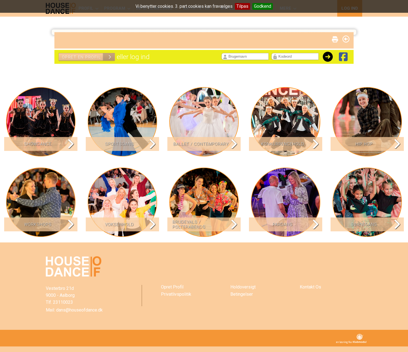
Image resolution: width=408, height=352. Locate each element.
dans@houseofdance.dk (79, 310)
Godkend (262, 6)
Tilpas (242, 6)
